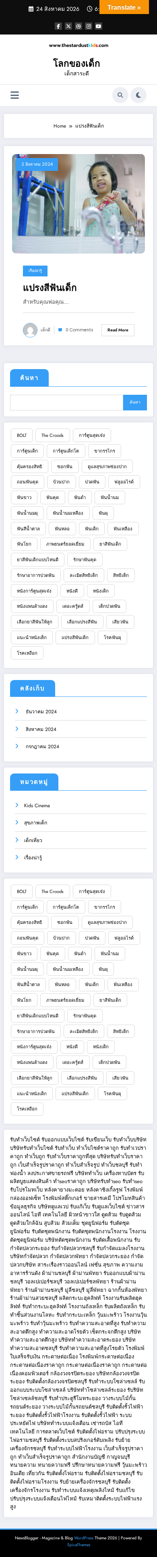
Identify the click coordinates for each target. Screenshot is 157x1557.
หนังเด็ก (101, 591)
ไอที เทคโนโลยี (49, 1214)
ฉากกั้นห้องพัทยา (127, 1290)
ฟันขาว (24, 497)
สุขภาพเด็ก (35, 822)
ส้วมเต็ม (71, 1223)
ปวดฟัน (92, 482)
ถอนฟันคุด (27, 482)
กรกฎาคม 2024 (41, 746)
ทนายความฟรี (54, 1465)
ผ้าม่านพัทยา (87, 1273)
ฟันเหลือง (123, 529)
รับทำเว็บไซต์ (25, 1139)
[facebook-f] (58, 26)
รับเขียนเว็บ (99, 1139)
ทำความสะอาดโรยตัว (64, 1332)
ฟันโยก (24, 544)
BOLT (22, 435)
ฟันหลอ (62, 529)
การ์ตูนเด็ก (27, 451)
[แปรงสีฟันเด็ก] (78, 203)
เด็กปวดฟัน (109, 606)
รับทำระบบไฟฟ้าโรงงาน (75, 1448)
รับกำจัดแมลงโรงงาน (121, 1248)
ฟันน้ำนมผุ (27, 513)
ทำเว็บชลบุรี (114, 1165)
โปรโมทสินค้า (129, 1198)
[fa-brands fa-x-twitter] (68, 26)
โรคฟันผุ (112, 637)
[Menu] (15, 95)
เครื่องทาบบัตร (120, 1173)
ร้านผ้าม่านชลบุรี (44, 1290)
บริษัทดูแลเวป (53, 1206)
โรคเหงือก (27, 653)
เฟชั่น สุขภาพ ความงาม (116, 1265)
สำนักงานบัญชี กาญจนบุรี (101, 1457)
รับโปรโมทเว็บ (26, 1190)
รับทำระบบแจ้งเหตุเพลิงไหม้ (84, 1490)
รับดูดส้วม (130, 1214)
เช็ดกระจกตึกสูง (108, 1332)
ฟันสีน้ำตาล (28, 529)
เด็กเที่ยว (33, 840)
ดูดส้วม (109, 1214)
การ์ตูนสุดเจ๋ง (92, 435)
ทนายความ (23, 1465)
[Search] (120, 95)
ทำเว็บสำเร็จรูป (82, 1165)
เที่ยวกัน (36, 1473)
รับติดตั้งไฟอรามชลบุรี (110, 1473)
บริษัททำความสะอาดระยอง (89, 1340)
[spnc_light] (138, 95)
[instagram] (88, 26)
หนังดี (72, 591)
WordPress (83, 1538)
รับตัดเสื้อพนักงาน (112, 1240)
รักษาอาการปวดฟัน (36, 575)
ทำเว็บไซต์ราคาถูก (97, 1148)
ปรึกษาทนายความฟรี (96, 1465)
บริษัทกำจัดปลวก (29, 1256)
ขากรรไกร (104, 451)
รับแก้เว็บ (80, 1206)
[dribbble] (78, 26)
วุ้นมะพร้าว (109, 1315)
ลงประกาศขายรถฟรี (50, 1173)
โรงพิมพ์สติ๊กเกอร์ (62, 1198)
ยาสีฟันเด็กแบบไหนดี (37, 559)
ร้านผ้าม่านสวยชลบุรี (34, 1298)
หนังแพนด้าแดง (32, 606)
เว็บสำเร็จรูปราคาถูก (41, 1165)
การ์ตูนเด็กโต (66, 451)
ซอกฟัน (64, 466)
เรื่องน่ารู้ (35, 270)
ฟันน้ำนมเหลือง (68, 513)
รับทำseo (132, 1181)
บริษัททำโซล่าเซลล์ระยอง (96, 1390)
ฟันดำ (80, 497)
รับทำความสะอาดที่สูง (94, 1323)
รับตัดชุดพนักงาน (51, 1231)
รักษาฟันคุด (84, 559)
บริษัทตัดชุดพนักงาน (68, 1240)
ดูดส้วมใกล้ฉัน (26, 1223)
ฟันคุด (52, 497)
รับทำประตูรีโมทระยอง (75, 1398)
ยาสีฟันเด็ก (110, 544)
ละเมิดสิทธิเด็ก (84, 575)
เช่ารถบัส (101, 1423)
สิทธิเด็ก (121, 575)
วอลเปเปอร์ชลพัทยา (86, 1281)
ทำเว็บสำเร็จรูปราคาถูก (44, 1457)
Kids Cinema (37, 805)
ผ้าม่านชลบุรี (56, 1273)
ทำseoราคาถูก (69, 1181)
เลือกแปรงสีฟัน (82, 622)
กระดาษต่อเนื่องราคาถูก (37, 1365)
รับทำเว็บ (65, 1148)
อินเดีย (18, 1473)
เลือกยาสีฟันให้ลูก (34, 622)
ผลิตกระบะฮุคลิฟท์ (80, 1298)
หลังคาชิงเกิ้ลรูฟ (104, 1190)
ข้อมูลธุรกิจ (23, 1206)
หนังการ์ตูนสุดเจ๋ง (34, 591)
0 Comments (79, 330)
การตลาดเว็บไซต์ (55, 1431)
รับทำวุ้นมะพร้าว (49, 1323)
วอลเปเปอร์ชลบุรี (43, 1281)
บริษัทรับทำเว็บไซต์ (32, 1148)
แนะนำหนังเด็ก (32, 637)
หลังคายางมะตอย (64, 1190)
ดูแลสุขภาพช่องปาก (107, 466)
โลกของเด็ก (76, 63)
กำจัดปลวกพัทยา (69, 1256)
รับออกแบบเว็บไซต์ (63, 1139)
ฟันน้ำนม (110, 497)
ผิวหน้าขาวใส (84, 1214)
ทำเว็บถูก (35, 1156)
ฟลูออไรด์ (124, 482)
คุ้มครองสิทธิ (29, 466)
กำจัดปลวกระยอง (109, 1256)
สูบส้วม (52, 1223)
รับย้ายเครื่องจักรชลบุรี (86, 1482)
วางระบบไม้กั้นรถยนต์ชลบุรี (73, 1407)
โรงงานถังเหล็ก (85, 1306)
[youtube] (98, 26)
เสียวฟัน (120, 622)
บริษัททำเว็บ (88, 1173)
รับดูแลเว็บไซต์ (108, 1206)
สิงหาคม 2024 (40, 729)
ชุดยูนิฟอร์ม (94, 1223)
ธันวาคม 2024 (40, 711)
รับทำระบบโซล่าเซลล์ (113, 1381)
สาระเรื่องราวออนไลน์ (62, 1265)
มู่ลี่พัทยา (96, 1290)
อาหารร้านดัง (25, 1273)
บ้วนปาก (61, 482)
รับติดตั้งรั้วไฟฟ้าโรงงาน (53, 1415)
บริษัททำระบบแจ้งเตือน (63, 1423)
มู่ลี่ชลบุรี (75, 1290)
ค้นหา (29, 378)
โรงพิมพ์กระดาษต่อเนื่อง (106, 1356)
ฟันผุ (103, 513)
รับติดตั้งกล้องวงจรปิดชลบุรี (56, 1381)
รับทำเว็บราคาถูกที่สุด (71, 1156)
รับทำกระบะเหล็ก (75, 1315)
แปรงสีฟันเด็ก (50, 288)
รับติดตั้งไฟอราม (95, 1431)
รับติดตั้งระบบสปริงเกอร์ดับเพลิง (78, 1440)
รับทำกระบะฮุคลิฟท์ (44, 1306)
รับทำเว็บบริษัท (130, 1139)
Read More (117, 330)
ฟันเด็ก (92, 529)
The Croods (52, 435)
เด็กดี (45, 330)
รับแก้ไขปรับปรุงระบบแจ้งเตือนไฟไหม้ (72, 1494)
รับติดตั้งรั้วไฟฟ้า (99, 1415)
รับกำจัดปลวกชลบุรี (73, 1248)
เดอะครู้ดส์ (72, 606)
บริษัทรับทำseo (104, 1181)
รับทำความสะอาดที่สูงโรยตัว (91, 1348)
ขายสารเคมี (97, 1198)
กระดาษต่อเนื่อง (60, 1356)
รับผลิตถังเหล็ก (120, 1306)
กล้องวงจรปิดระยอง (72, 1373)
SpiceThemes (78, 1545)
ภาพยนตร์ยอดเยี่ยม (65, 544)
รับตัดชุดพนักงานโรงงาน (100, 1231)
